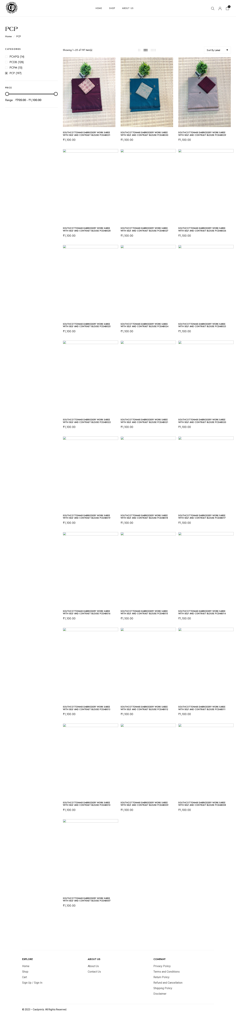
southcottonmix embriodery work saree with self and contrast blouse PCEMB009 (144, 803)
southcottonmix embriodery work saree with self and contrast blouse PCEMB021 (144, 420)
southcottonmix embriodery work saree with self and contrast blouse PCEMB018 (144, 516)
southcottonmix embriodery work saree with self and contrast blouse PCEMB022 (87, 420)
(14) (22, 57)
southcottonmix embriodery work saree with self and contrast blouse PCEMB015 (144, 612)
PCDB (13, 62)
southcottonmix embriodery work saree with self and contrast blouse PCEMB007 (87, 899)
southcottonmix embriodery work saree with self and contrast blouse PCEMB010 (86, 803)
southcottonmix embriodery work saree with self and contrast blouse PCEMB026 (202, 229)
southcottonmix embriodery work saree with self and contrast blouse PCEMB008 (202, 803)
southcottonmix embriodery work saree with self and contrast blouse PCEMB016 (86, 612)
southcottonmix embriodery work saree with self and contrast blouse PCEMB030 (144, 133)
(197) (19, 73)
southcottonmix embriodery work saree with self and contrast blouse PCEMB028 (87, 229)
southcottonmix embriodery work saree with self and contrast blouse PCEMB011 (201, 708)
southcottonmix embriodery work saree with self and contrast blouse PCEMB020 (202, 420)
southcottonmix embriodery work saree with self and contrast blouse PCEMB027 (144, 229)
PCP (12, 73)
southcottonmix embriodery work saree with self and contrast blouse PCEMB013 (86, 708)
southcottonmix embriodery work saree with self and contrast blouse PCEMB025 (87, 325)
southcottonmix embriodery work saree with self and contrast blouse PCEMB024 (144, 325)
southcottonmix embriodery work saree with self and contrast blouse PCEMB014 (202, 612)
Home (8, 36)
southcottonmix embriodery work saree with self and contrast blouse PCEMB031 (86, 133)
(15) (20, 68)
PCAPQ (14, 57)
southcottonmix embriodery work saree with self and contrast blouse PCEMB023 (202, 325)
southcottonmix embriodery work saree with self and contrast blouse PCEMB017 (202, 516)
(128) (21, 62)
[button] (227, 9)
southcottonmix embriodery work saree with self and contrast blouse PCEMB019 (86, 516)
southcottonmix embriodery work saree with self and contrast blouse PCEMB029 (202, 133)
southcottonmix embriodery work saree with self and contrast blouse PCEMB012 (144, 708)
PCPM (13, 68)
